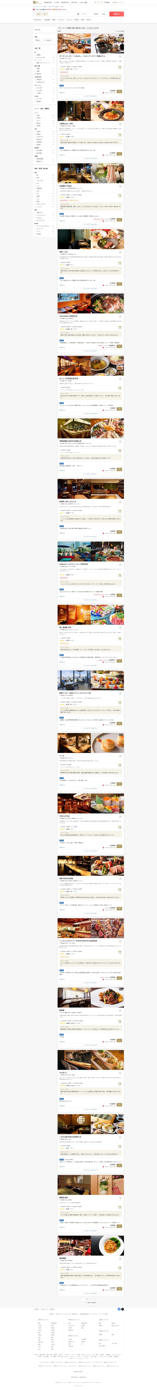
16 (121, 1176)
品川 (39, 1349)
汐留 (52, 1339)
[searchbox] (56, 14)
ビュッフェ (88, 1354)
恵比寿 (40, 1335)
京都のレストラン (104, 1331)
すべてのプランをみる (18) (89, 224)
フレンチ (73, 1354)
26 (121, 857)
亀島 (70, 1344)
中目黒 (52, 1330)
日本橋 (52, 1332)
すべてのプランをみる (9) (90, 600)
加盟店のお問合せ (78, 1371)
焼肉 (97, 1354)
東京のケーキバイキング (57, 1362)
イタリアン (67, 1354)
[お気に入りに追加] (120, 56)
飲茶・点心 (60, 1356)
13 (121, 480)
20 (121, 295)
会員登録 (114, 2)
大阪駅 (100, 1325)
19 (121, 231)
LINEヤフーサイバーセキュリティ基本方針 (66, 1314)
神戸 (100, 1343)
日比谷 (40, 1330)
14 (121, 420)
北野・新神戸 (102, 1346)
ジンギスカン (85, 1356)
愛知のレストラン (74, 1335)
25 (121, 735)
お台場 (52, 1344)
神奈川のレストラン (74, 1319)
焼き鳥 (110, 1356)
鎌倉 (82, 1328)
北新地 (113, 1323)
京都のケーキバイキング (84, 1362)
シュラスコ (78, 1356)
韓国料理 (116, 1356)
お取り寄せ (74, 2)
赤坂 (39, 1332)
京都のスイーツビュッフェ (60, 1366)
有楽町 (52, 1328)
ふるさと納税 (83, 2)
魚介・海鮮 (93, 1356)
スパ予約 (56, 2)
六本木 (40, 1328)
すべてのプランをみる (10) (90, 158)
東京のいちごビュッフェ (85, 1366)
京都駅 (100, 1334)
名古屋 (70, 1339)
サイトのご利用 (104, 1314)
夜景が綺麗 (42, 1354)
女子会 (36, 1354)
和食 (79, 1354)
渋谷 (39, 1337)
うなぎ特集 (46, 1356)
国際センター (72, 1341)
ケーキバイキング (44, 1362)
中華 (83, 1354)
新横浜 (83, 1325)
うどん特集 (53, 1356)
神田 (39, 1344)
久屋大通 (71, 1346)
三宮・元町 (114, 1343)
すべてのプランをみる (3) (90, 96)
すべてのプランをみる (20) (90, 288)
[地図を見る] (120, 67)
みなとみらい (72, 1325)
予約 (119, 91)
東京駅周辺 (54, 1323)
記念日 (60, 1354)
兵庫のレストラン (104, 1340)
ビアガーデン (72, 1358)
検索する (117, 14)
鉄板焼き (108, 1354)
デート (86, 1358)
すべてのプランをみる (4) (90, 728)
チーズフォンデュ (102, 1356)
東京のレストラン (43, 1319)
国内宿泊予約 (48, 2)
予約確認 (106, 2)
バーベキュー (80, 1358)
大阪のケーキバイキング (71, 1362)
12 (121, 1051)
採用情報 (52, 1309)
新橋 (52, 1337)
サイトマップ (95, 1314)
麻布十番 (40, 1342)
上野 (39, 1346)
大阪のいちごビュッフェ (99, 1366)
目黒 (52, 1346)
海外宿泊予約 (65, 2)
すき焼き (102, 1354)
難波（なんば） (115, 1325)
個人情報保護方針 (84, 1314)
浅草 (52, 1349)
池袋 (39, 1339)
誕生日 (55, 1354)
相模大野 (71, 1330)
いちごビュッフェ (72, 1366)
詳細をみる (62, 92)
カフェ (71, 1356)
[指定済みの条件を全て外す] (78, 14)
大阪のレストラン (104, 1319)
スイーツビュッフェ (97, 1362)
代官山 (52, 1342)
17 (121, 795)
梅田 (100, 1323)
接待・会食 (49, 1354)
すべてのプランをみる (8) (90, 982)
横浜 (70, 1323)
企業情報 (36, 1309)
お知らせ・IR (44, 1309)
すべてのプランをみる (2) (90, 913)
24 (121, 672)
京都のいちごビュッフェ (112, 1366)
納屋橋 (83, 1341)
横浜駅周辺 (84, 1323)
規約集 (51, 1314)
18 (121, 102)
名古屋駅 (83, 1339)
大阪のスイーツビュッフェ (45, 1366)
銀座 (39, 1323)
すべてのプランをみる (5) (90, 474)
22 (121, 35)
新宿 (52, 1325)
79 (121, 543)
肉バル (66, 1356)
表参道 (52, 1335)
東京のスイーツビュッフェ (110, 1362)
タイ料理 (39, 1356)
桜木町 (70, 1328)
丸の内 (40, 1325)
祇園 (113, 1334)
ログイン (121, 2)
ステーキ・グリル (116, 1354)
